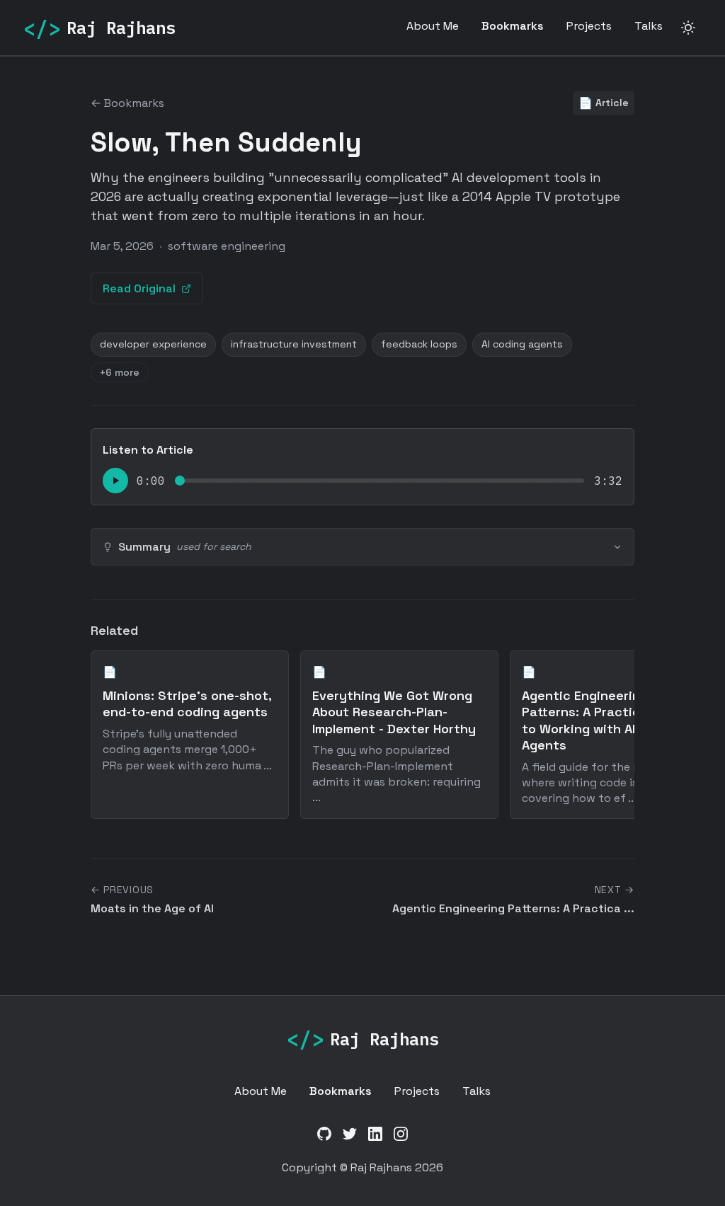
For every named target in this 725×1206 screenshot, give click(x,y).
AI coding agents (522, 344)
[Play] (115, 480)
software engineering (226, 246)
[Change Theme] (688, 27)
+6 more (119, 372)
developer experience (153, 344)
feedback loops (419, 344)
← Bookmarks (127, 103)
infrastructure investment (294, 344)
